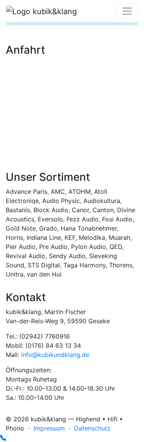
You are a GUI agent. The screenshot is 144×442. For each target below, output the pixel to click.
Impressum (49, 428)
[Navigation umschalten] (127, 11)
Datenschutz (92, 428)
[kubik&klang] (41, 11)
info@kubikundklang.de (55, 355)
